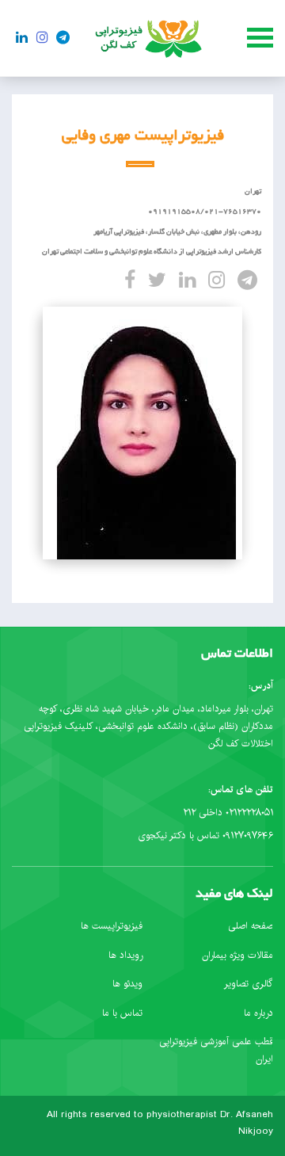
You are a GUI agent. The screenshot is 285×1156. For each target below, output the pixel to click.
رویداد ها (125, 955)
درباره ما (258, 1013)
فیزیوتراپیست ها (111, 925)
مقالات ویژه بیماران (237, 955)
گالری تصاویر (248, 983)
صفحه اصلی (250, 925)
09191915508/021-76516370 (204, 212)
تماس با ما (122, 1013)
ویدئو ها (127, 983)
